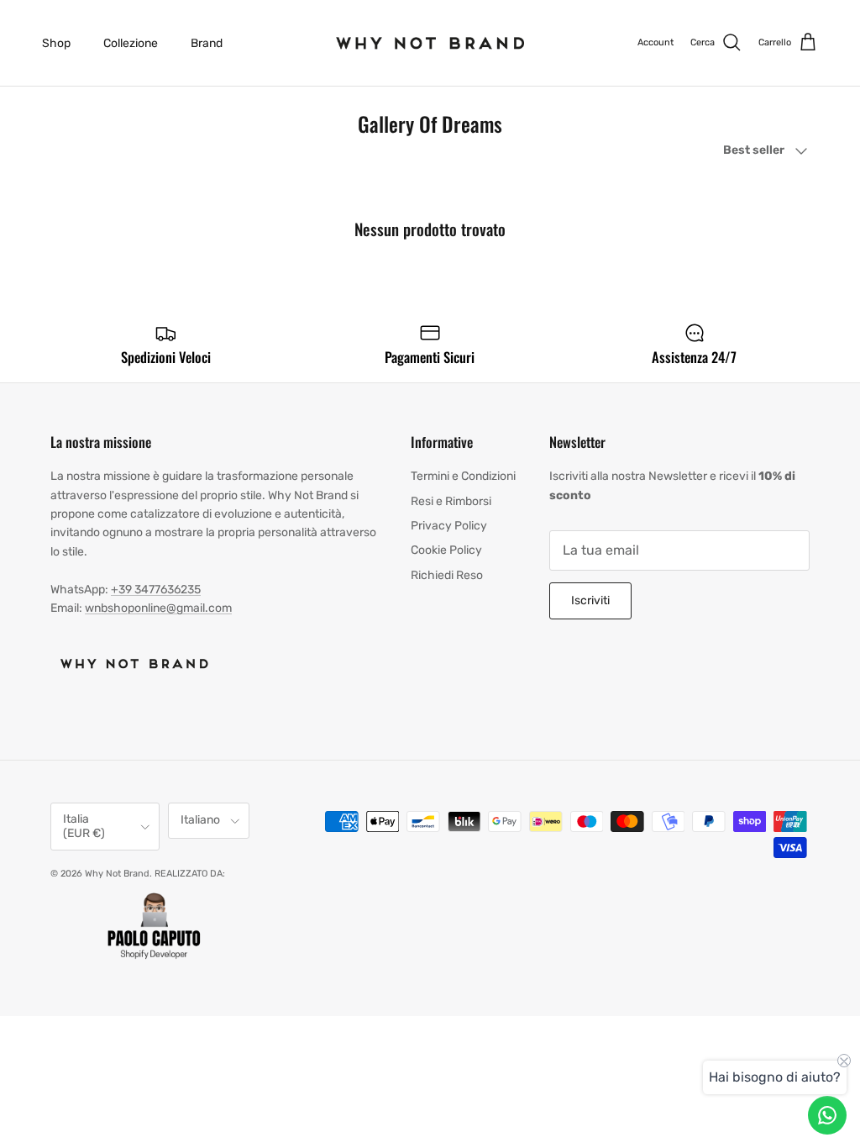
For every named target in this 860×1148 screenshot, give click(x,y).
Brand (207, 43)
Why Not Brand (117, 873)
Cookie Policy (446, 550)
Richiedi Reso (447, 575)
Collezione (130, 43)
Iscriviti (590, 600)
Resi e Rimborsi (451, 501)
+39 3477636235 (156, 589)
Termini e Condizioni (463, 476)
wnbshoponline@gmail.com (158, 608)
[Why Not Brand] (430, 43)
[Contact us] (827, 1115)
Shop (56, 43)
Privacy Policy (449, 526)
